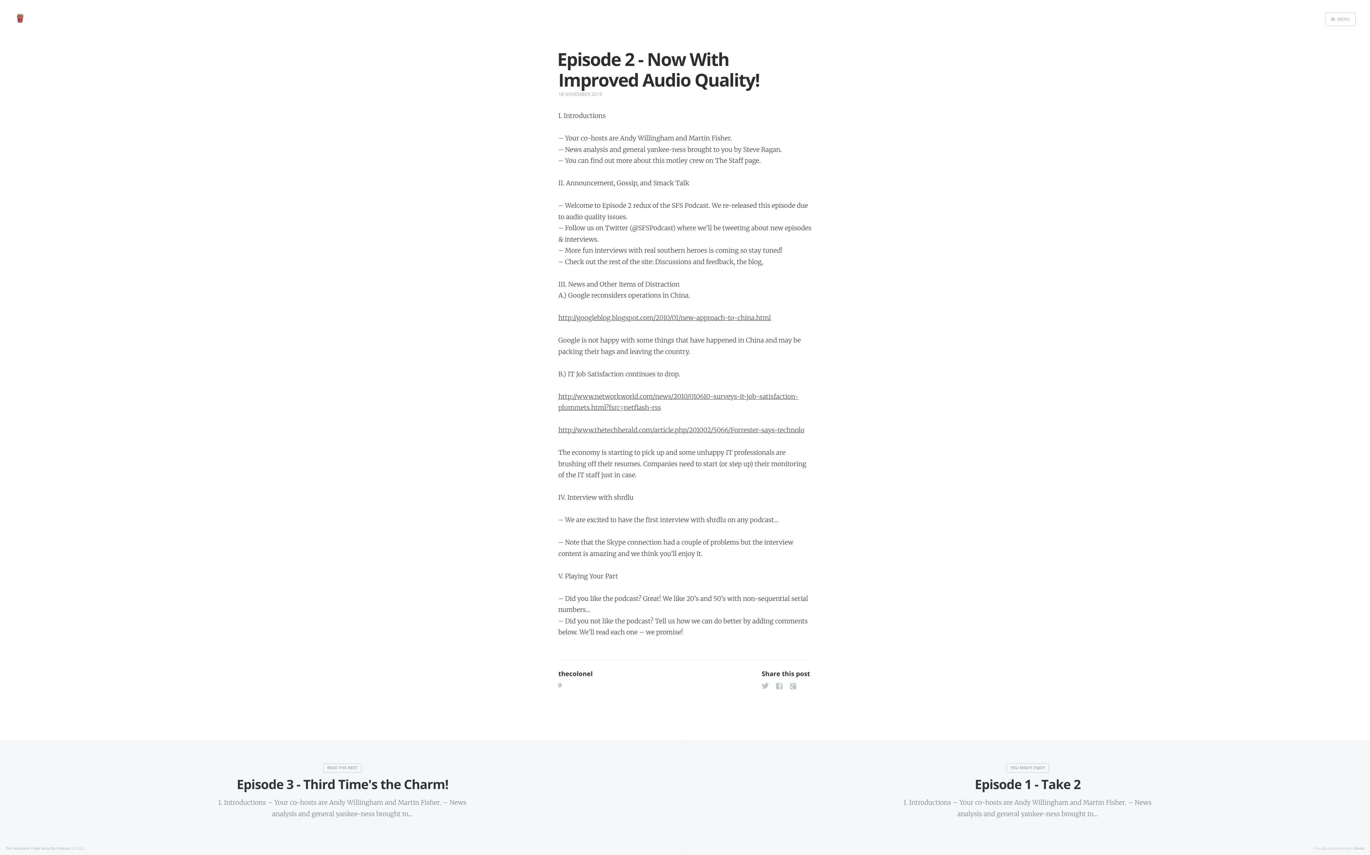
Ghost (1359, 848)
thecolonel (575, 674)
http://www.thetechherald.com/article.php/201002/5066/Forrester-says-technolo (681, 430)
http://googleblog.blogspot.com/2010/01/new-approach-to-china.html (664, 318)
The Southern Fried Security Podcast (38, 848)
